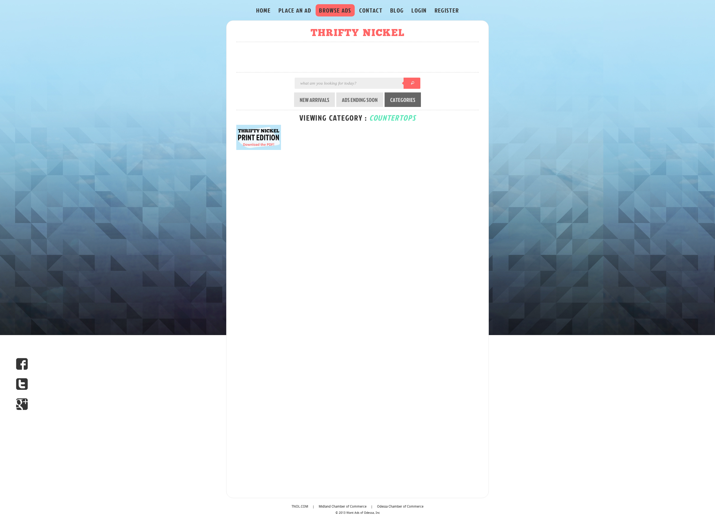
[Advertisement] (359, 57)
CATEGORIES (402, 100)
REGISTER (447, 10)
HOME (263, 10)
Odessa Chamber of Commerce (400, 506)
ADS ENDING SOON (360, 100)
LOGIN (419, 10)
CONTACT (370, 10)
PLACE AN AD (294, 10)
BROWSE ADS (335, 10)
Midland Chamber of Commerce (342, 506)
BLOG (397, 10)
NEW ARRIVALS (314, 100)
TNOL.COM (300, 506)
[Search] (412, 83)
